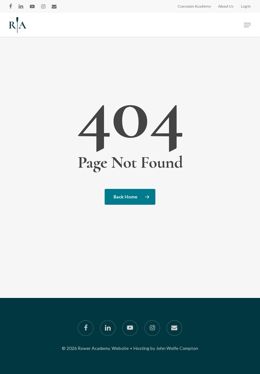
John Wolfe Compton (177, 348)
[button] (247, 25)
